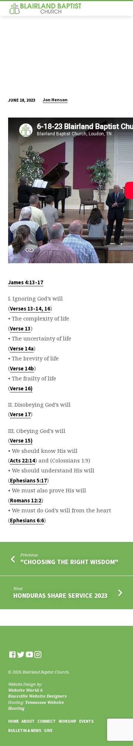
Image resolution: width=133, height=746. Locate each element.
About (28, 721)
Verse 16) (21, 388)
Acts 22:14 (22, 460)
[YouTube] (29, 654)
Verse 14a (22, 348)
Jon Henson (55, 99)
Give (48, 730)
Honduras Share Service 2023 (60, 595)
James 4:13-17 (25, 282)
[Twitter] (21, 654)
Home (13, 721)
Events (86, 721)
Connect (46, 721)
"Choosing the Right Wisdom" (69, 561)
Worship (67, 721)
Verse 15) (21, 440)
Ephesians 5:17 (28, 480)
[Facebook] (12, 654)
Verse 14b (22, 368)
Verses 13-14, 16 (30, 308)
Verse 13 (20, 328)
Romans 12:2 (25, 500)
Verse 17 (20, 414)
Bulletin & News (24, 730)
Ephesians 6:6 (27, 520)
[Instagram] (38, 654)
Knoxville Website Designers (37, 696)
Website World (23, 690)
